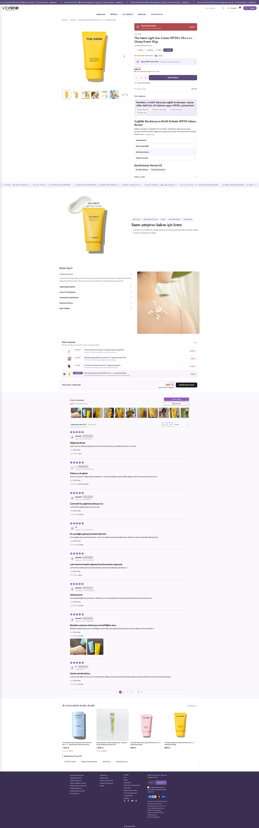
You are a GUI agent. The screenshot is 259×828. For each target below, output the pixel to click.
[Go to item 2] (87, 413)
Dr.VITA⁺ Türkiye (70, 761)
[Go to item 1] (76, 413)
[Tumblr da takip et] (132, 801)
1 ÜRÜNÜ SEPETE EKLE (187, 385)
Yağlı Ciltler (127, 788)
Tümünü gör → (192, 706)
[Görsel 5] (104, 94)
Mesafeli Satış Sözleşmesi (78, 785)
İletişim (102, 785)
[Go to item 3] (98, 413)
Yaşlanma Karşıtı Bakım (89, 761)
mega (122, 8)
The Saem (73, 20)
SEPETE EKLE (173, 78)
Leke (125, 777)
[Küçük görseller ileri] (127, 94)
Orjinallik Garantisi (76, 778)
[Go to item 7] (142, 413)
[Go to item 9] (164, 413)
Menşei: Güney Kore (143, 109)
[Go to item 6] (131, 413)
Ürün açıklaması (140, 96)
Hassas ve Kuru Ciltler (130, 790)
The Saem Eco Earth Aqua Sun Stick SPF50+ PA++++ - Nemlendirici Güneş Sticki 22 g (77, 743)
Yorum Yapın (176, 399)
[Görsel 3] (85, 94)
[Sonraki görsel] (124, 56)
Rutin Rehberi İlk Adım (76, 775)
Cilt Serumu (106, 761)
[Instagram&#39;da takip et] (128, 801)
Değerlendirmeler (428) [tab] (78, 424)
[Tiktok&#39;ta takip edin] (136, 801)
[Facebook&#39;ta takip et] (124, 801)
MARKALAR (100, 14)
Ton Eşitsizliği (128, 795)
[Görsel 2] (76, 94)
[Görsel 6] (114, 94)
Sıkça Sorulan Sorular (106, 780)
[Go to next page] (142, 692)
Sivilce (126, 780)
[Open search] (164, 424)
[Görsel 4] (95, 94)
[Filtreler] (170, 424)
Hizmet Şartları (74, 793)
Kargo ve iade (139, 177)
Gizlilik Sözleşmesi (76, 788)
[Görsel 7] (124, 94)
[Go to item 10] (175, 413)
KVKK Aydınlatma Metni (77, 791)
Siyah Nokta (127, 782)
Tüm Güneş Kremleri (158, 170)
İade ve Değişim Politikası (78, 783)
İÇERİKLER (142, 14)
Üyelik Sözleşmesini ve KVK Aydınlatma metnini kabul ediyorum (156, 789)
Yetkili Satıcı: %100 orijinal (159, 109)
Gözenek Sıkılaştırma (130, 793)
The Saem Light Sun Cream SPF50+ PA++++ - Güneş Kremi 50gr (179, 743)
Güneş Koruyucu (122, 761)
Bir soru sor (176, 403)
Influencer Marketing (106, 783)
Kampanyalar (104, 778)
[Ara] (223, 8)
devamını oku (150, 134)
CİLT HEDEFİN (127, 14)
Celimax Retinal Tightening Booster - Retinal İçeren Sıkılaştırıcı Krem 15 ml (111, 743)
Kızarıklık (126, 798)
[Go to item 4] (109, 413)
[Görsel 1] (66, 94)
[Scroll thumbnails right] (186, 412)
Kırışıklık (126, 775)
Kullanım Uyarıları (142, 158)
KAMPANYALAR (157, 14)
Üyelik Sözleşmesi (75, 780)
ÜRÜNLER (113, 14)
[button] (139, 55)
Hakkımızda (103, 775)
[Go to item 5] (120, 413)
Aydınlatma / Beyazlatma (132, 785)
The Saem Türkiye (142, 170)
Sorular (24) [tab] (92, 424)
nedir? (158, 71)
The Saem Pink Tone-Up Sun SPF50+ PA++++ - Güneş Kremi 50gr (146, 743)
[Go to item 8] (153, 413)
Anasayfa (65, 20)
